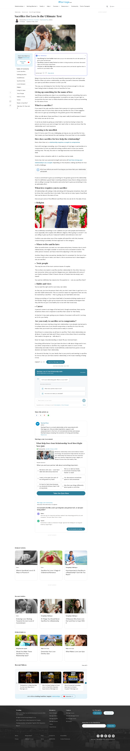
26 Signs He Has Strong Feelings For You (26, 717)
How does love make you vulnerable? (54, 393)
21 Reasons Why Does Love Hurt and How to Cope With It (75, 621)
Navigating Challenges (71, 567)
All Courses (69, 721)
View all (84, 665)
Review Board (28, 735)
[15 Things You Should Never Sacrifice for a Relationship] (51, 606)
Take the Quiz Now (61, 493)
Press (42, 735)
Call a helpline (57, 405)
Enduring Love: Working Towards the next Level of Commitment (25, 621)
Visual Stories (52, 727)
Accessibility (63, 735)
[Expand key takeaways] (85, 55)
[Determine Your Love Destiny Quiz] (51, 645)
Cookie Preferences (65, 739)
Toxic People (20, 93)
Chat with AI (51, 73)
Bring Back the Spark (21, 648)
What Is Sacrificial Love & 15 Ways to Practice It (25, 571)
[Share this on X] (10, 98)
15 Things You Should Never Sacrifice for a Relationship (50, 620)
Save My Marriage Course (72, 715)
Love (17, 567)
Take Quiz (19, 106)
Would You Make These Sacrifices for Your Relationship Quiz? (24, 654)
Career (19, 100)
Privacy (17, 739)
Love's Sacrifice (21, 71)
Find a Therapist (65, 405)
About (16, 735)
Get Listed (97, 713)
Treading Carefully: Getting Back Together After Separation (30, 723)
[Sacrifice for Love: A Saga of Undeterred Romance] (51, 558)
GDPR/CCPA (52, 739)
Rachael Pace (45, 19)
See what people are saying (75, 529)
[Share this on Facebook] (10, 94)
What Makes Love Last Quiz (75, 652)
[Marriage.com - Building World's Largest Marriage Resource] (65, 3)
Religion (19, 87)
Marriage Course (70, 713)
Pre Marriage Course (71, 718)
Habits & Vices (21, 96)
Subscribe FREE (23, 62)
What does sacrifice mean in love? (53, 388)
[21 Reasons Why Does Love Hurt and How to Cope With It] (76, 606)
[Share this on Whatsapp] (10, 102)
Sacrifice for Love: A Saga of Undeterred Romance (50, 571)
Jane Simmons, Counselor (32, 19)
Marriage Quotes (53, 721)
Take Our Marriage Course (55, 362)
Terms (84, 405)
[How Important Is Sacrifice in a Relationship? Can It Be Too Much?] (76, 558)
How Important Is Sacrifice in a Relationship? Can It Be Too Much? (75, 572)
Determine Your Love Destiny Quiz (48, 653)
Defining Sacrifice (21, 74)
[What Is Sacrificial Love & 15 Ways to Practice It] (26, 558)
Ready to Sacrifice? (22, 103)
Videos (51, 724)
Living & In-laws (21, 90)
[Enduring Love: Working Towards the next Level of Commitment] (26, 606)
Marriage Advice (53, 715)
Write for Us (108, 713)
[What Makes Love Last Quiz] (76, 645)
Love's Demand (21, 84)
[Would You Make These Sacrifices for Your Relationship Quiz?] (26, 645)
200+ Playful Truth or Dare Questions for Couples (28, 720)
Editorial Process (29, 739)
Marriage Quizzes (53, 718)
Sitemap (93, 739)
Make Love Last (45, 648)
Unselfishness (20, 78)
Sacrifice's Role (21, 81)
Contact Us (52, 735)
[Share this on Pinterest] (10, 107)
